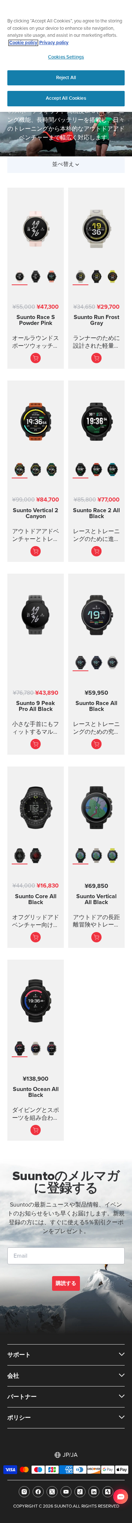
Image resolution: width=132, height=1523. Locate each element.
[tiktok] (79, 1491)
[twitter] (52, 1491)
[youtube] (66, 1491)
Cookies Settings (66, 57)
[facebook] (38, 1491)
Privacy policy (54, 42)
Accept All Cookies (66, 98)
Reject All (66, 78)
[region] (66, 56)
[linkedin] (93, 1491)
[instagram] (24, 1491)
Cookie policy (23, 42)
